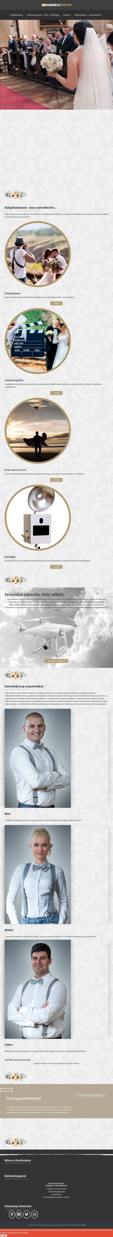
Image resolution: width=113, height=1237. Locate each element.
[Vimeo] (26, 1214)
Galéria (66, 15)
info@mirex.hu (59, 1192)
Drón (46, 15)
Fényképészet (16, 15)
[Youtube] (19, 1214)
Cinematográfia (34, 15)
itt (20, 1233)
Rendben (3, 1236)
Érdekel (56, 303)
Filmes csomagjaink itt (56, 661)
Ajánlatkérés (80, 15)
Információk (95, 15)
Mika (84, 1225)
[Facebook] (11, 1214)
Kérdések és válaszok (92, 1095)
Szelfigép (54, 15)
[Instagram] (34, 1214)
